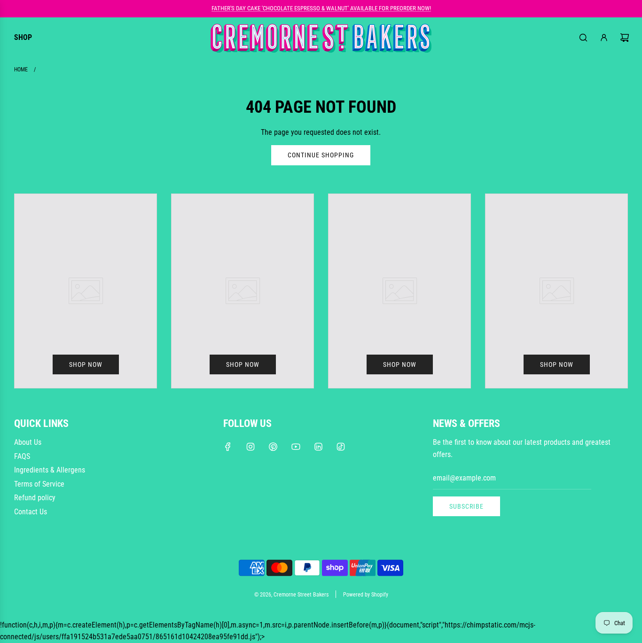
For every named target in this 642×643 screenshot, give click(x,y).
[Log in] (604, 37)
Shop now (85, 364)
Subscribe (466, 506)
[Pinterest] (273, 446)
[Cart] (624, 37)
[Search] (583, 37)
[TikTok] (340, 446)
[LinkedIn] (318, 446)
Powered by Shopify (365, 594)
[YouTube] (295, 446)
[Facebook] (228, 446)
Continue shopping (321, 155)
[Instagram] (250, 446)
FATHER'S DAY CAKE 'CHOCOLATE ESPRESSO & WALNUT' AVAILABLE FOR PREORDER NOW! (321, 8)
